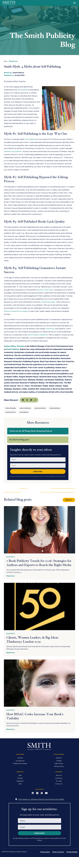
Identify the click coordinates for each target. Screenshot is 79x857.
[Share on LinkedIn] (23, 400)
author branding (11, 408)
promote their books (45, 290)
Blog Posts (13, 61)
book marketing (55, 408)
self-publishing (31, 139)
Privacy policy (45, 852)
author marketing (25, 408)
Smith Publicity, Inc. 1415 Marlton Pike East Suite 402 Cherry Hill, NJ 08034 (41, 799)
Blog (5, 61)
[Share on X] (27, 400)
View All (69, 500)
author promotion (40, 408)
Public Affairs (59, 763)
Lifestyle (59, 761)
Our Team (59, 781)
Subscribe (38, 471)
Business (59, 758)
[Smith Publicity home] (9, 3)
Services (20, 758)
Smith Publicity (12, 349)
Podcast (20, 778)
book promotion (11, 412)
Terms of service (58, 852)
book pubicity (24, 412)
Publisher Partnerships (20, 763)
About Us (59, 775)
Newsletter (20, 781)
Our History (58, 778)
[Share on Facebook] (31, 400)
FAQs (20, 784)
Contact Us (58, 784)
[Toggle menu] (74, 3)
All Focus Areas (59, 766)
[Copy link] (35, 400)
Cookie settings (71, 852)
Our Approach (20, 761)
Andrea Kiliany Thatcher (14, 346)
